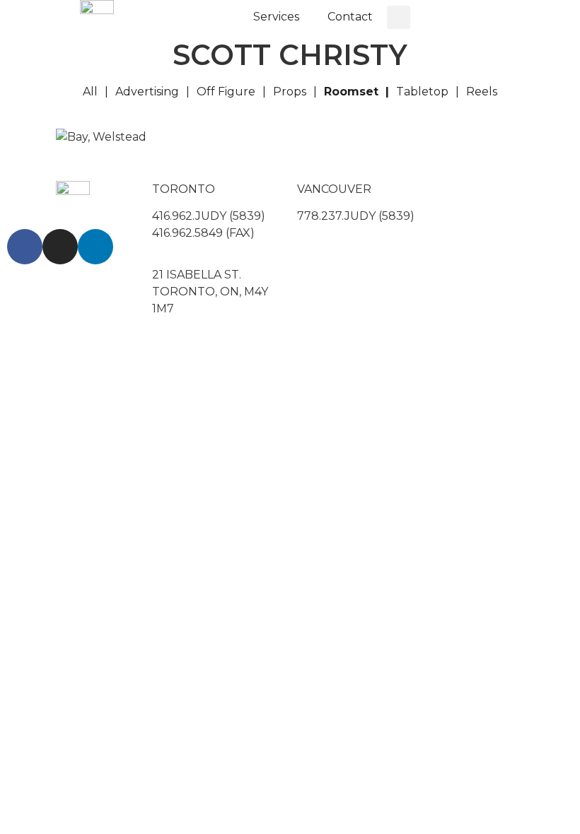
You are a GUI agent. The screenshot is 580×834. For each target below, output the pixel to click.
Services (276, 16)
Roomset (351, 91)
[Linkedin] (95, 246)
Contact (350, 16)
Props (289, 91)
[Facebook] (24, 246)
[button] (398, 17)
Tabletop (422, 91)
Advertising (147, 91)
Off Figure (226, 91)
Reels (481, 91)
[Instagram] (60, 246)
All (90, 91)
